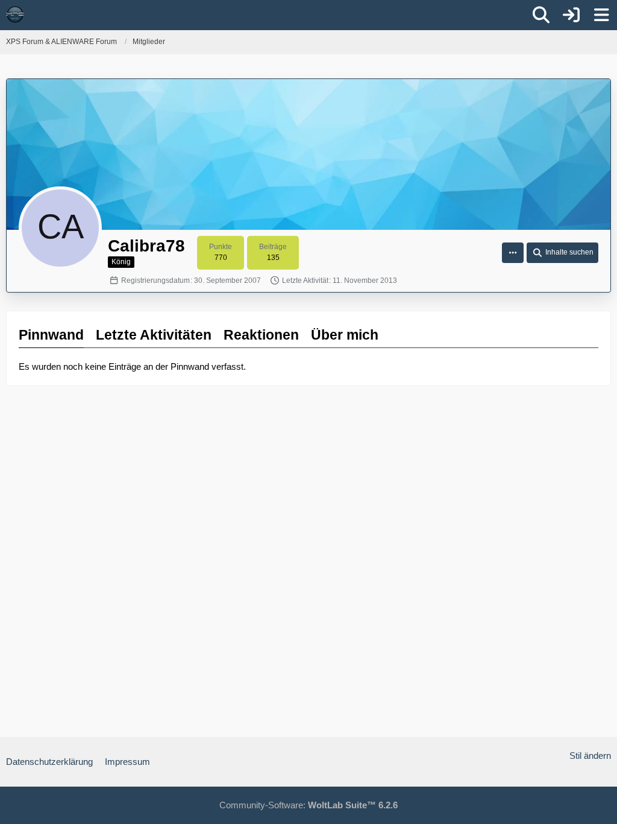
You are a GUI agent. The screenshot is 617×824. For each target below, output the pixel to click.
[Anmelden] (571, 15)
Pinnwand (51, 335)
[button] (513, 252)
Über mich (344, 335)
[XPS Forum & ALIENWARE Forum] (15, 14)
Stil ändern (590, 755)
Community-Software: (308, 805)
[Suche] (541, 15)
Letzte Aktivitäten (153, 335)
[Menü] (601, 15)
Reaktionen (261, 335)
